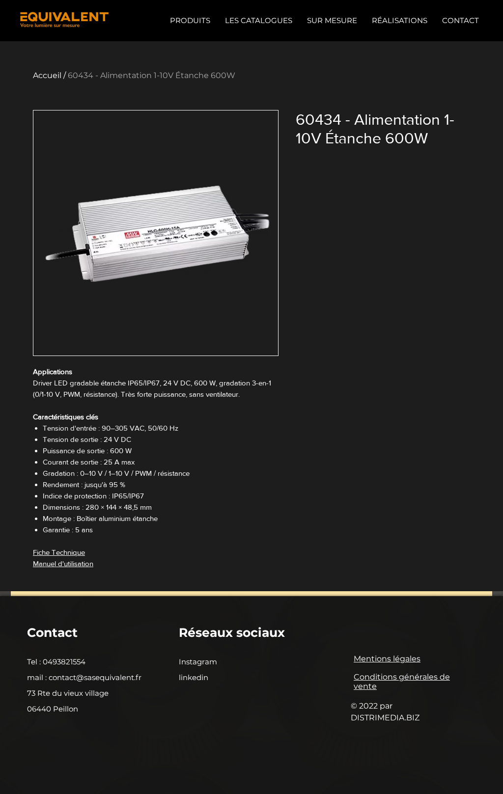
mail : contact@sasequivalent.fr (84, 677)
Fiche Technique (59, 552)
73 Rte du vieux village (68, 693)
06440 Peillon (52, 708)
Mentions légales (387, 658)
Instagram (198, 661)
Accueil (47, 75)
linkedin (193, 677)
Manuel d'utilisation (63, 563)
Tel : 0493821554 (56, 661)
